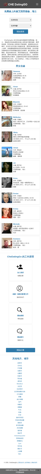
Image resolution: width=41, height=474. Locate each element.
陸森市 (20, 376)
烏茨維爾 (20, 428)
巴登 (19, 415)
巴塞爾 (20, 368)
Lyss (19, 443)
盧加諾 (20, 381)
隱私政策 (21, 462)
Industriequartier (19, 435)
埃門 (19, 402)
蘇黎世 (20, 363)
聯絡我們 (34, 462)
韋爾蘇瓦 (20, 441)
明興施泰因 (19, 438)
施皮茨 (20, 433)
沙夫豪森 (20, 394)
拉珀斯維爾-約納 (19, 391)
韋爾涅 (20, 404)
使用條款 (27, 462)
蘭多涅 (20, 448)
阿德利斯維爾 (19, 420)
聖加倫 (20, 378)
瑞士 (19, 454)
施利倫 (20, 430)
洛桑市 (20, 371)
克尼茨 (20, 386)
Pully (19, 410)
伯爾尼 (20, 373)
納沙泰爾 (20, 399)
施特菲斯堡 (19, 417)
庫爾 (19, 397)
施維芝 (20, 423)
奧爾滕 (20, 407)
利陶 (19, 412)
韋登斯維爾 (19, 425)
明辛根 (20, 446)
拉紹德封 (20, 389)
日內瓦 (20, 365)
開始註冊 (20, 350)
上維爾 (20, 451)
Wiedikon (20, 384)
